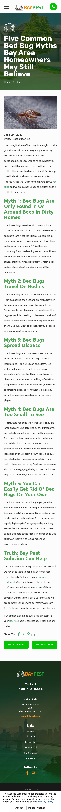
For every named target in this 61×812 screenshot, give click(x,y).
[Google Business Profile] (33, 773)
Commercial (30, 747)
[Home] (29, 6)
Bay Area (14, 620)
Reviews (30, 758)
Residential (30, 742)
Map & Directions (30, 716)
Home (30, 731)
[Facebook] (27, 773)
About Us (30, 736)
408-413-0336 (30, 689)
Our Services (30, 753)
